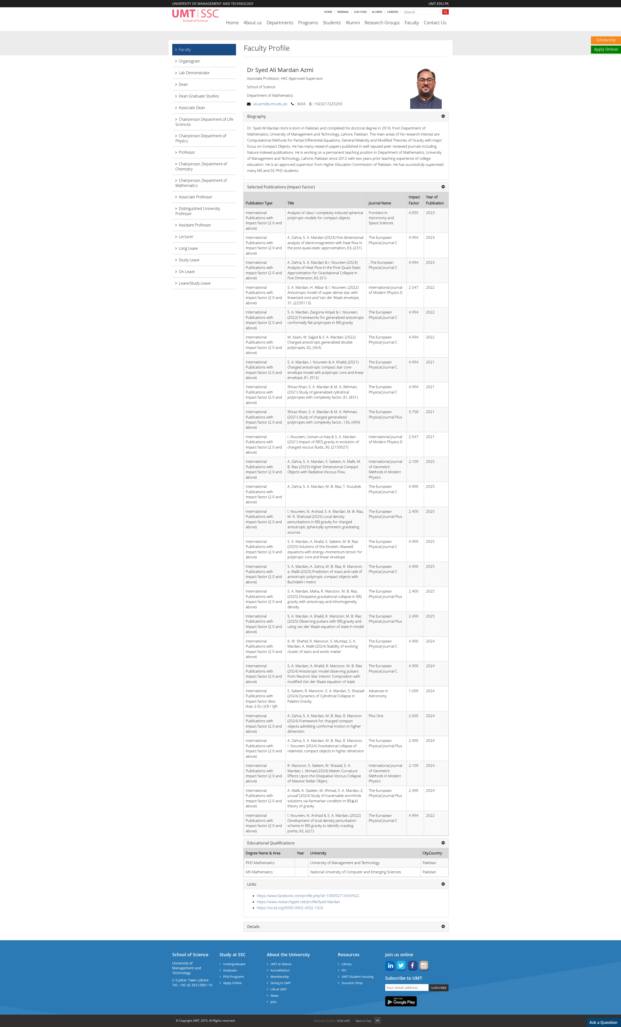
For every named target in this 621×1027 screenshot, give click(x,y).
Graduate (230, 970)
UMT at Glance (280, 964)
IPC (344, 970)
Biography (256, 116)
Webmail (343, 12)
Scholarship (606, 39)
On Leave (187, 271)
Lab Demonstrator (194, 72)
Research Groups (382, 22)
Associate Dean (192, 107)
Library (347, 964)
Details (253, 927)
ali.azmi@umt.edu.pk (270, 103)
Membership (279, 976)
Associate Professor (195, 197)
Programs (308, 22)
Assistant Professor (195, 225)
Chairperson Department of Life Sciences (204, 122)
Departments (280, 22)
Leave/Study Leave (195, 283)
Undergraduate (234, 964)
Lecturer (186, 236)
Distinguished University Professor (197, 211)
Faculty (412, 22)
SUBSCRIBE (439, 988)
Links (251, 884)
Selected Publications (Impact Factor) (281, 187)
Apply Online (232, 983)
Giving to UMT (280, 983)
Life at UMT (278, 989)
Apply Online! (606, 49)
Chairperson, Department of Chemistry (201, 166)
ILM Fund (360, 12)
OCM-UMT (343, 1021)
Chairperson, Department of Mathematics (201, 183)
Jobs (273, 1002)
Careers (392, 12)
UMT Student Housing (358, 976)
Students (332, 22)
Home (328, 12)
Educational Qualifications (271, 843)
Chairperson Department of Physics (200, 138)
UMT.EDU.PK (438, 3)
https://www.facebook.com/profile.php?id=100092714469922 (308, 895)
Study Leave (189, 260)
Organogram (189, 61)
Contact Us (435, 22)
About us (253, 22)
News (274, 995)
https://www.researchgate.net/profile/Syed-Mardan (298, 901)
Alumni (377, 12)
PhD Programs (233, 976)
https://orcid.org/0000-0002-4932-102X (290, 907)
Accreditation (280, 970)
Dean (183, 84)
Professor (187, 152)
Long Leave (188, 248)
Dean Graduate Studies (199, 96)
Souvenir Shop (352, 983)
